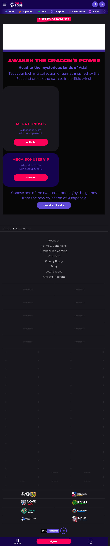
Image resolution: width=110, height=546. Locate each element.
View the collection (54, 205)
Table (96, 11)
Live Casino (78, 11)
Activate (31, 142)
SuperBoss (7, 229)
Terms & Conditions (54, 245)
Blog (54, 266)
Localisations (54, 271)
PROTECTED (53, 531)
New (44, 11)
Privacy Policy (54, 261)
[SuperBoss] (16, 4)
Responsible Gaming (54, 251)
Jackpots (59, 11)
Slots (11, 11)
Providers (54, 256)
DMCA (44, 531)
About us (54, 240)
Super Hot (28, 11)
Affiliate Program (54, 276)
